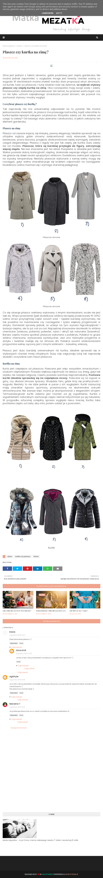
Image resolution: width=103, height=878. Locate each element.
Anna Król (21, 650)
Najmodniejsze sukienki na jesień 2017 (51, 610)
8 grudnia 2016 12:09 (24, 653)
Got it (59, 13)
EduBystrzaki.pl (71, 874)
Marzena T (14, 703)
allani (9, 556)
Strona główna (9, 46)
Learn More (47, 13)
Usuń (21, 643)
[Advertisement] (51, 788)
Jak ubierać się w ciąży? (79, 610)
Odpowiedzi (16, 647)
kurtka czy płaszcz (22, 556)
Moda (19, 46)
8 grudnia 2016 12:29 (17, 707)
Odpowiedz (14, 643)
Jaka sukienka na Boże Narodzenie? (17, 610)
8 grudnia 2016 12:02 (17, 635)
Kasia (12, 631)
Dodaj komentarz (19, 727)
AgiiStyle (13, 676)
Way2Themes (47, 874)
